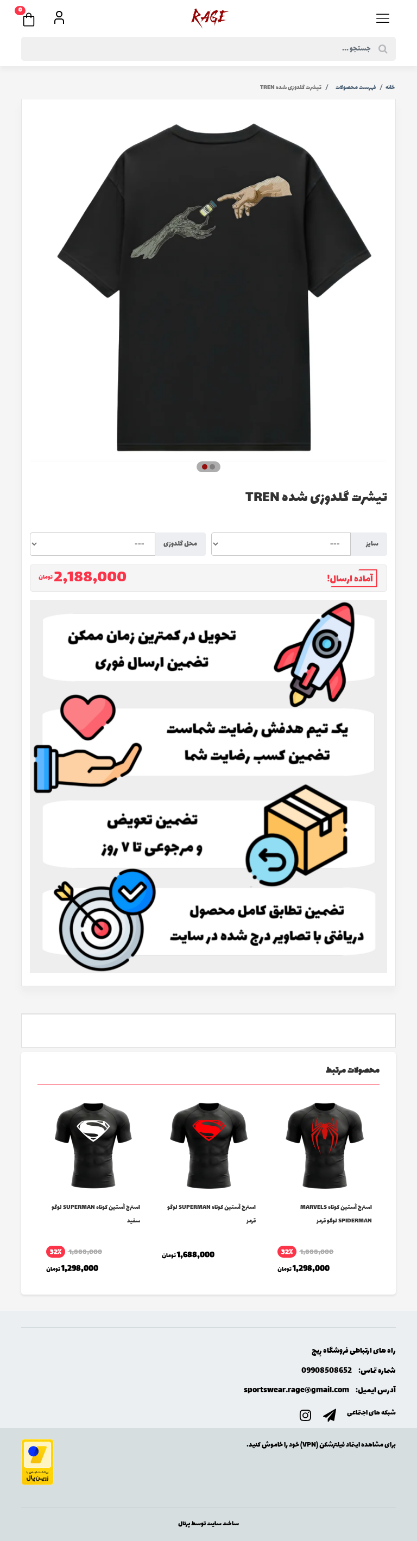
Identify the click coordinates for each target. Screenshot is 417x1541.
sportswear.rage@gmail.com (296, 1390)
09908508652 (326, 1371)
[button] (34, 16)
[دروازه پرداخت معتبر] (37, 1461)
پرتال (184, 1524)
